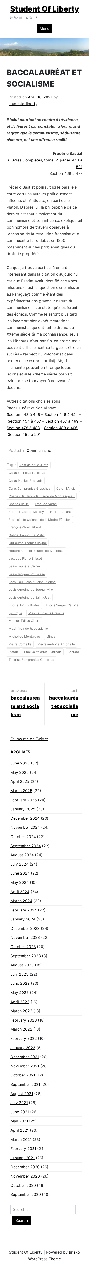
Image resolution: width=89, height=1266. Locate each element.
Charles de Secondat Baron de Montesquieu (42, 496)
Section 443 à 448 (23, 414)
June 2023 (20, 983)
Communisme (39, 450)
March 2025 (21, 790)
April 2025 (19, 781)
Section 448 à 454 (61, 414)
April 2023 (19, 1001)
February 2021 (23, 1148)
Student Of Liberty (44, 9)
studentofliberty (23, 103)
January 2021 (22, 1157)
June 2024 (20, 873)
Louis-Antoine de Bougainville (31, 589)
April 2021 (19, 1130)
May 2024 (19, 882)
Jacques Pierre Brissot (25, 558)
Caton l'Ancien (67, 488)
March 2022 (21, 1029)
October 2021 (22, 1075)
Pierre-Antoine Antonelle (56, 644)
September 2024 (25, 845)
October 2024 (23, 836)
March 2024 (21, 900)
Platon (13, 652)
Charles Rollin (19, 504)
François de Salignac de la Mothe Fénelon (40, 519)
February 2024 (23, 910)
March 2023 (21, 1010)
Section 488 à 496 (61, 427)
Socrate (73, 652)
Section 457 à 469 (62, 421)
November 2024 (25, 827)
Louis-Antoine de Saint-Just (30, 597)
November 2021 (24, 1066)
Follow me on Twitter (29, 738)
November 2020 (25, 1176)
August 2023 (22, 965)
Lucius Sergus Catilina (62, 605)
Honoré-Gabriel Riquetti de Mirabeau (36, 551)
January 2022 (22, 1047)
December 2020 (25, 1166)
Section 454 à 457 (24, 421)
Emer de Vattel (46, 504)
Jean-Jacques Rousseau (27, 574)
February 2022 (23, 1038)
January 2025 (22, 809)
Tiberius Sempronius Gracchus (31, 660)
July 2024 (19, 864)
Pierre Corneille (20, 644)
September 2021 (25, 1084)
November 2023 (25, 937)
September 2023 (25, 956)
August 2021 (21, 1093)
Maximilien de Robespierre (28, 628)
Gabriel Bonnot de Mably (27, 535)
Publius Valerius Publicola (42, 652)
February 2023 (23, 1020)
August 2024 (22, 854)
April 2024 (19, 891)
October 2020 (23, 1185)
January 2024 (22, 919)
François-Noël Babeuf (25, 527)
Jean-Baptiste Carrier (24, 566)
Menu (44, 28)
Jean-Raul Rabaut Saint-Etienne (32, 582)
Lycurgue (15, 613)
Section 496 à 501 (24, 434)
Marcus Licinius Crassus (46, 613)
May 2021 (19, 1121)
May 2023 (19, 992)
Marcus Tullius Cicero (24, 621)
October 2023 (23, 946)
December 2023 (25, 928)
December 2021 (24, 1056)
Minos (50, 636)
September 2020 (25, 1194)
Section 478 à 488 (23, 427)
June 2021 (19, 1112)
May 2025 (19, 772)
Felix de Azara (60, 512)
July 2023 (19, 974)
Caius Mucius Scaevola (25, 480)
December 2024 (25, 818)
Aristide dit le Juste (33, 465)
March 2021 (21, 1139)
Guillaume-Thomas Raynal (28, 543)
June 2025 (20, 763)
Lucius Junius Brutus (24, 605)
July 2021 (19, 1102)
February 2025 (23, 800)
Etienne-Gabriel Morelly (26, 512)
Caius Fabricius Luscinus (27, 473)
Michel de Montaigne (24, 636)
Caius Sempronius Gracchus (29, 488)
